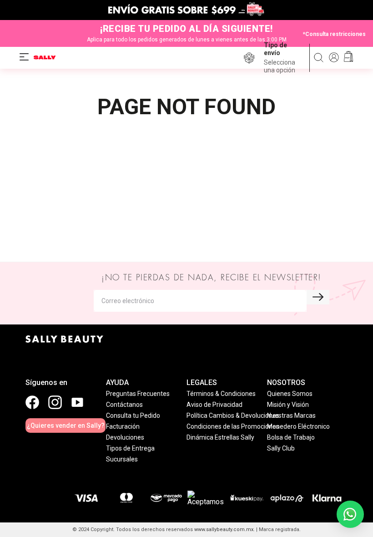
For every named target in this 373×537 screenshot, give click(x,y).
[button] (283, 57)
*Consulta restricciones (334, 33)
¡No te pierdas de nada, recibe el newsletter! (211, 278)
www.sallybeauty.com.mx (223, 529)
